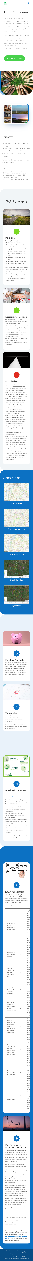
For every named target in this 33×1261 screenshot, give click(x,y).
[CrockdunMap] (16, 577)
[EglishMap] (16, 603)
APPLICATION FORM (14, 58)
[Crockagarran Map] (16, 526)
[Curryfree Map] (16, 501)
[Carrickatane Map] (16, 552)
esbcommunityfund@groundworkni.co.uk (16, 1258)
